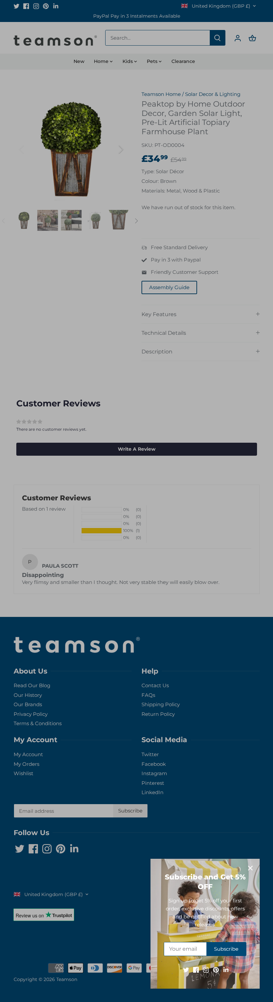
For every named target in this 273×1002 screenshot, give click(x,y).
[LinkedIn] (226, 969)
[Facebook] (196, 969)
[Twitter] (186, 969)
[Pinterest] (216, 969)
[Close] (250, 868)
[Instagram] (206, 969)
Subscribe (226, 949)
